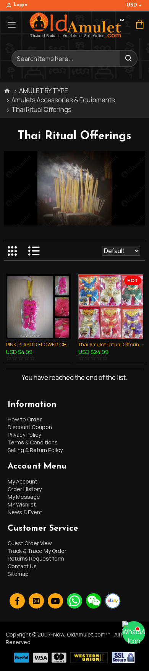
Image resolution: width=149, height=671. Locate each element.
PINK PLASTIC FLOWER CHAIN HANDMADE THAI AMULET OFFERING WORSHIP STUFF (38, 344)
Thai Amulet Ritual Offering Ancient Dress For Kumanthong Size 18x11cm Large (110, 344)
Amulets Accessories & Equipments (63, 99)
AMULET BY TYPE (43, 90)
